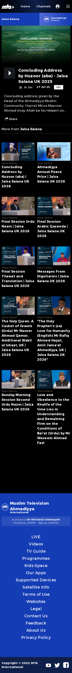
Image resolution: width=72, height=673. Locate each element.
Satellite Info (36, 587)
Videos (36, 544)
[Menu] (68, 6)
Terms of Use (36, 594)
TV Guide (36, 551)
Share (13, 119)
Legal (36, 608)
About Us (36, 630)
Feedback (36, 623)
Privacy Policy (36, 637)
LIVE (36, 536)
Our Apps (36, 572)
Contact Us (36, 615)
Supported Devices (36, 580)
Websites (36, 601)
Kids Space (36, 565)
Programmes (36, 558)
